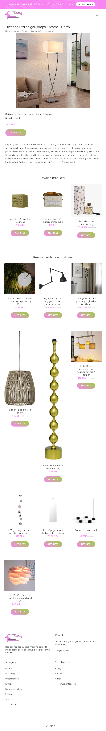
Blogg (58, 668)
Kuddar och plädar (14, 689)
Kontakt (59, 673)
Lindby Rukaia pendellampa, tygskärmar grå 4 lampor (86, 370)
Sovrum (9, 699)
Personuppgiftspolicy (65, 684)
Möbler (8, 694)
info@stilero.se (62, 650)
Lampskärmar (35, 114)
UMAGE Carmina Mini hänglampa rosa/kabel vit (20, 598)
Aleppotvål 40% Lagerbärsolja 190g (53, 220)
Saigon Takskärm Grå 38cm (20, 411)
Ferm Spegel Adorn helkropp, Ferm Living (53, 532)
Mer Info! (16, 132)
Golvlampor (48, 114)
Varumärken (11, 704)
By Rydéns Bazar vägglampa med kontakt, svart (53, 301)
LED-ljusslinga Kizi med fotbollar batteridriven (19, 532)
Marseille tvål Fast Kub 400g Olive (20, 220)
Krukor (8, 684)
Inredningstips (12, 678)
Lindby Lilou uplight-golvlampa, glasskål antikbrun (86, 301)
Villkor (58, 678)
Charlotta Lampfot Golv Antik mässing (53, 467)
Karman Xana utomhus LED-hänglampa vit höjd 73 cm (20, 301)
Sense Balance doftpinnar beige (86, 223)
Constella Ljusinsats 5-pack (86, 532)
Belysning (22, 114)
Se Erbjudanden (85, 4)
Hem (7, 31)
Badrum (9, 668)
